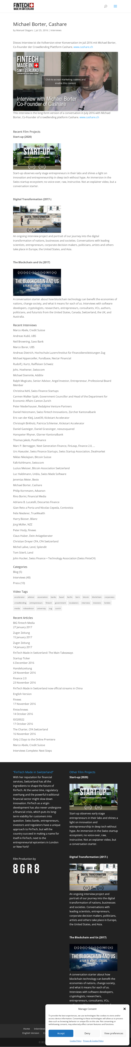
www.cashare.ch (83, 47)
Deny (87, 1033)
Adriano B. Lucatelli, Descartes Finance (36, 502)
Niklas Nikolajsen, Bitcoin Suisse (32, 457)
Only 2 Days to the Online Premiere (34, 739)
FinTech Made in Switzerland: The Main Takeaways (43, 652)
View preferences (113, 1033)
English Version (22, 694)
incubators (73, 602)
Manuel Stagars (24, 30)
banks (53, 597)
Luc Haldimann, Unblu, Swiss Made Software (39, 474)
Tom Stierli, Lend (23, 552)
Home (26, 1028)
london (107, 602)
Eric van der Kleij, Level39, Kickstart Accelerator (41, 418)
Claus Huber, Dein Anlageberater (33, 536)
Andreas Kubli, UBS (24, 336)
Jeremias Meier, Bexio (26, 479)
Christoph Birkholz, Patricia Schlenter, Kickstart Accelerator (48, 423)
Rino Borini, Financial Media (29, 496)
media (17, 608)
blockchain (96, 597)
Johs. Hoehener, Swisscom (29, 369)
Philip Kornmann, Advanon (29, 491)
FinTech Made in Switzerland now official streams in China (48, 688)
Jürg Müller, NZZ (22, 524)
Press (16, 583)
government (60, 602)
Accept (61, 1033)
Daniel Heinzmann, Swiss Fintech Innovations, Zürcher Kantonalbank (54, 412)
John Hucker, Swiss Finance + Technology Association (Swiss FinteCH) (54, 558)
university (41, 608)
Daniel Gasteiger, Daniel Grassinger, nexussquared (43, 429)
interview (86, 602)
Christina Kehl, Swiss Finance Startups (36, 391)
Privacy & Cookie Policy (93, 1040)
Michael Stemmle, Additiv (28, 375)
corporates (109, 597)
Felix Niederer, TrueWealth (29, 513)
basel (61, 597)
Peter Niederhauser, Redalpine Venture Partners (42, 406)
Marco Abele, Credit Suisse (29, 330)
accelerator (19, 597)
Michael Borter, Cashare (27, 485)
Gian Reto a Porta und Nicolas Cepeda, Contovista (43, 507)
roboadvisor (28, 608)
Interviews (56, 30)
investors (97, 602)
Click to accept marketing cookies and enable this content (66, 81)
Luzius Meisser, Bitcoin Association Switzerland (41, 468)
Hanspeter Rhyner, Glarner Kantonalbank (38, 434)
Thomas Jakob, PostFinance (29, 440)
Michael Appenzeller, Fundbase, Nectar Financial (42, 358)
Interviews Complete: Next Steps (32, 750)
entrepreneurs (36, 602)
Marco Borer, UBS (24, 347)
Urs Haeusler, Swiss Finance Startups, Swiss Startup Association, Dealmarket (59, 451)
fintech (49, 602)
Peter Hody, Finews (24, 530)
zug (50, 608)
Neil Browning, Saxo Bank (28, 341)
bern (78, 597)
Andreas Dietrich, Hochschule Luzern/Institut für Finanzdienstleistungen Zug (59, 352)
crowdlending (20, 602)
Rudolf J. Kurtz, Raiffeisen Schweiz (33, 364)
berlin (69, 597)
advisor (31, 597)
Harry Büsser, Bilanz (25, 519)
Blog (15, 572)
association (43, 597)
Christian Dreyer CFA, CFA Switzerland (35, 541)
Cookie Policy (75, 1040)
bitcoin (86, 597)
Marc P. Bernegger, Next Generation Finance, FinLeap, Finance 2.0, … (54, 446)
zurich (58, 608)
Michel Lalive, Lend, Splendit (30, 547)
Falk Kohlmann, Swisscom (28, 462)
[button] (124, 1008)
